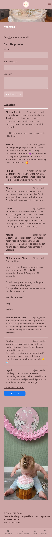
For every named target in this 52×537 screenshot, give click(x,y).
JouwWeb (16, 522)
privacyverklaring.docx (29, 516)
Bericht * (8, 74)
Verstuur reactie (13, 94)
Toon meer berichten (14, 387)
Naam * (7, 49)
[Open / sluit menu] (49, 4)
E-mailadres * (10, 61)
